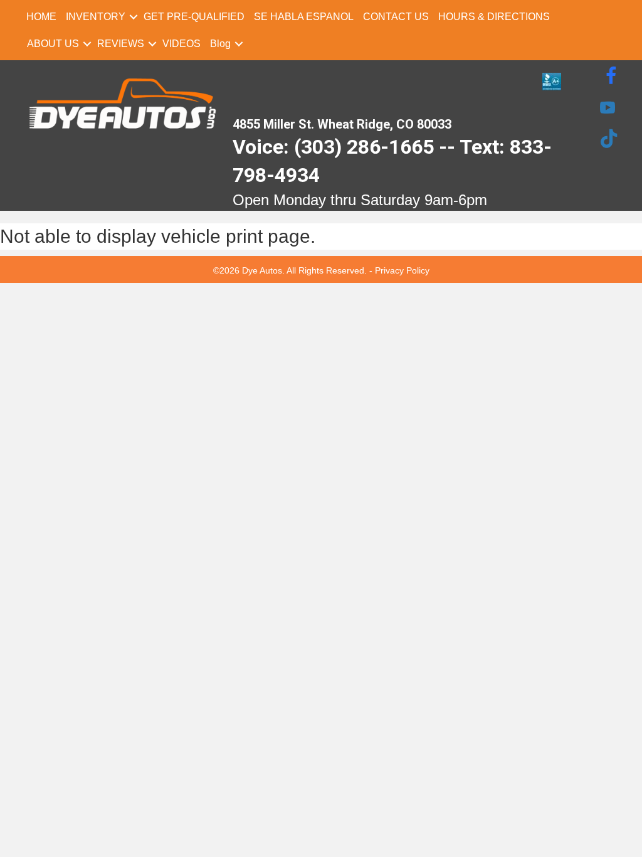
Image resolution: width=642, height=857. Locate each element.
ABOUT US (53, 43)
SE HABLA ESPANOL (304, 16)
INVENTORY (95, 16)
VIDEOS (181, 43)
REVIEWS (120, 43)
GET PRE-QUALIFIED (194, 16)
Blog (220, 43)
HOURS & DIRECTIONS (494, 16)
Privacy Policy (402, 270)
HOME (41, 16)
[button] (133, 16)
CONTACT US (396, 16)
